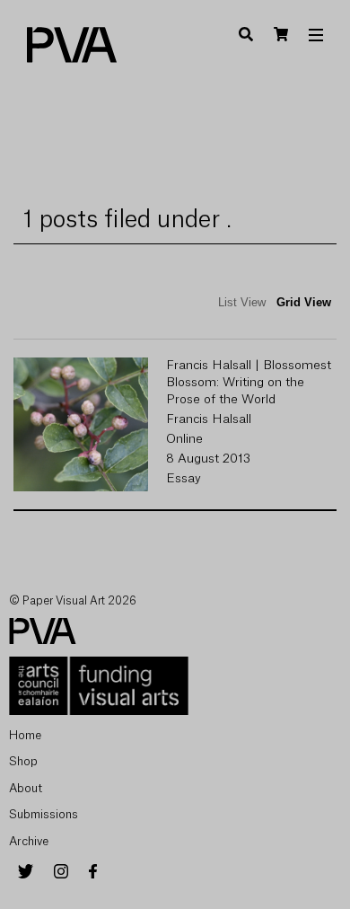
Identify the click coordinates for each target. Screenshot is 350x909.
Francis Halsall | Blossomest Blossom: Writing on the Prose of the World (248, 382)
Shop (23, 761)
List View (242, 302)
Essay (183, 478)
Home (25, 735)
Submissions (43, 814)
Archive (28, 841)
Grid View (303, 302)
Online (184, 439)
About (25, 788)
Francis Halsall (208, 419)
